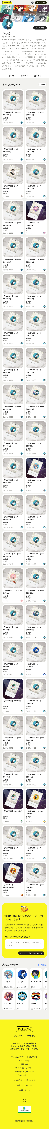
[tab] (11, 76)
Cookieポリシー (24, 1075)
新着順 (43, 84)
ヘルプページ (24, 1060)
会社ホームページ (24, 1085)
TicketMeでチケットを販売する (24, 1057)
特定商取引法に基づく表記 (24, 1080)
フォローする (40, 28)
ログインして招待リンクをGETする (31, 953)
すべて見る (42, 965)
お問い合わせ (24, 1090)
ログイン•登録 (40, 2)
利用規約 (24, 1064)
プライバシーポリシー (24, 1068)
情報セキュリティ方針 (24, 1071)
